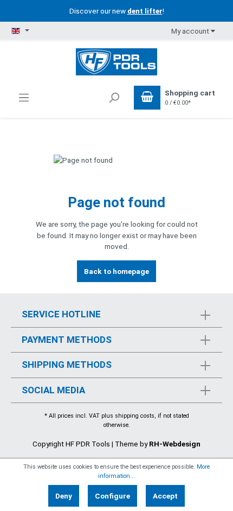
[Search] (114, 97)
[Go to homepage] (116, 60)
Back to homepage (116, 271)
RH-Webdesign (174, 443)
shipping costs (134, 415)
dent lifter (145, 11)
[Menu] (24, 97)
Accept (165, 495)
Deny (63, 495)
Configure (112, 495)
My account (191, 31)
